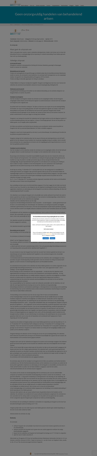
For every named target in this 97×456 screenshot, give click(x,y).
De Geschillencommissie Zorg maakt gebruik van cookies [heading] (48, 216)
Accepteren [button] (45, 238)
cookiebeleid (48, 233)
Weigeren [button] (52, 238)
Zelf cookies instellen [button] (48, 229)
